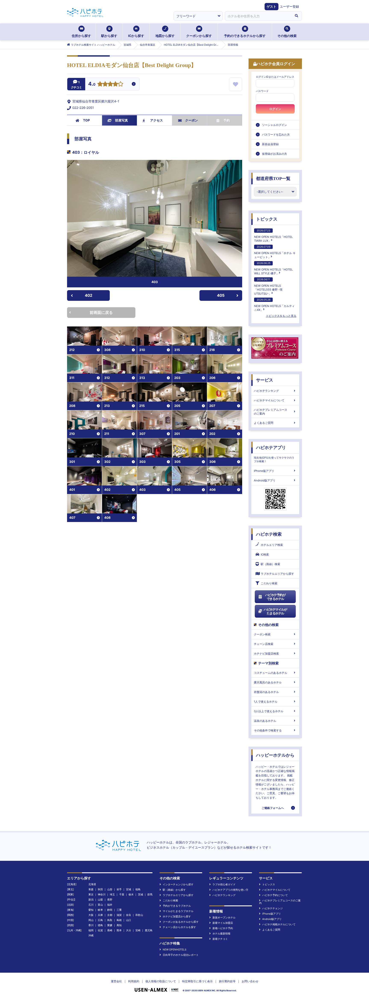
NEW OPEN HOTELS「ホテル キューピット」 (275, 252)
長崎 (109, 930)
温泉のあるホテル (265, 720)
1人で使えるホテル (265, 701)
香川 (91, 925)
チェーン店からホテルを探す (179, 927)
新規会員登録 (270, 144)
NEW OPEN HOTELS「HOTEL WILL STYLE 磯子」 (273, 268)
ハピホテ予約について (275, 895)
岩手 (119, 889)
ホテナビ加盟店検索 (266, 653)
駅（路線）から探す (174, 889)
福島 (138, 889)
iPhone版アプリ (264, 470)
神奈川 (101, 894)
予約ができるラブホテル (177, 905)
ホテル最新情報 (221, 933)
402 (88, 295)
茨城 (140, 894)
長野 (109, 899)
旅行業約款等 (227, 981)
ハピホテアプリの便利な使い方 (230, 889)
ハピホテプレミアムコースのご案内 (270, 411)
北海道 (92, 884)
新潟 (91, 899)
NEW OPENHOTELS (174, 949)
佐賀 (100, 930)
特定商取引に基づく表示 (197, 981)
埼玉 (112, 894)
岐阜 (100, 909)
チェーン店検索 (263, 644)
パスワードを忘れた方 (276, 134)
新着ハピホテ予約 (222, 928)
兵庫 (100, 915)
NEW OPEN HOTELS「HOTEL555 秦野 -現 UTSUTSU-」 (268, 286)
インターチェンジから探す (178, 884)
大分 (128, 930)
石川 (91, 904)
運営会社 (116, 981)
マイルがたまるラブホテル (178, 911)
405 (221, 295)
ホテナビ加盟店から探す (177, 916)
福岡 (91, 930)
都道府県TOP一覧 (273, 178)
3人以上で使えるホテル (268, 711)
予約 (226, 120)
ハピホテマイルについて (269, 400)
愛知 (91, 909)
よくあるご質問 (263, 422)
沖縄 (91, 935)
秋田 (100, 889)
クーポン (191, 120)
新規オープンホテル (224, 917)
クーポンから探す (199, 36)
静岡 (109, 909)
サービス (264, 380)
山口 (128, 920)
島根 (119, 920)
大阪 (91, 915)
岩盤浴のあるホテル (266, 692)
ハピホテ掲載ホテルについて (279, 924)
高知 (119, 925)
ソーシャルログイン (274, 125)
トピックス (266, 219)
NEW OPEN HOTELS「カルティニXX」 (274, 304)
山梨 (100, 899)
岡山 (91, 920)
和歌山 (139, 915)
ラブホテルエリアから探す (277, 573)
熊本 (119, 930)
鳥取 (109, 920)
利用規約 (133, 981)
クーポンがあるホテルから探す (181, 921)
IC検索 (265, 554)
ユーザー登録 (289, 6)
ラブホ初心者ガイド (224, 884)
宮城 (128, 889)
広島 (100, 920)
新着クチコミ (220, 938)
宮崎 (138, 930)
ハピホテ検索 (269, 534)
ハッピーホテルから (275, 755)
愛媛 (109, 925)
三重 (119, 909)
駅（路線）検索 (270, 564)
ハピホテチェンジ (272, 908)
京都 (109, 915)
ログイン (275, 109)
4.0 (91, 84)
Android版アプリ (264, 480)
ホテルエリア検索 (272, 545)
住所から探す (81, 36)
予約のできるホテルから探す (245, 36)
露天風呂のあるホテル (268, 682)
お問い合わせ (250, 981)
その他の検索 (287, 36)
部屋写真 (121, 120)
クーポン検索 (262, 634)
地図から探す (165, 36)
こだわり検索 (269, 583)
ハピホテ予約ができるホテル (275, 597)
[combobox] (258, 16)
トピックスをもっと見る (281, 315)
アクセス (156, 120)
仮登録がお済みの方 (274, 153)
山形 (109, 889)
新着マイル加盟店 (222, 922)
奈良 (128, 915)
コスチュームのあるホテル (270, 672)
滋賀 (119, 915)
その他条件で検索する (268, 730)
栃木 (131, 894)
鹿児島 (148, 930)
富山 (100, 904)
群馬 (149, 894)
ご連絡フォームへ (273, 808)
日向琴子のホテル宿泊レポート (181, 954)
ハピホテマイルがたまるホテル (275, 611)
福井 (109, 904)
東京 (91, 894)
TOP (86, 120)
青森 (91, 889)
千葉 (121, 894)
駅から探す (109, 36)
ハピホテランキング (266, 390)
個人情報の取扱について (160, 981)
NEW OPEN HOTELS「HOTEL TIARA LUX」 (273, 235)
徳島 (100, 925)
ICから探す (136, 36)
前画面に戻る (101, 312)
